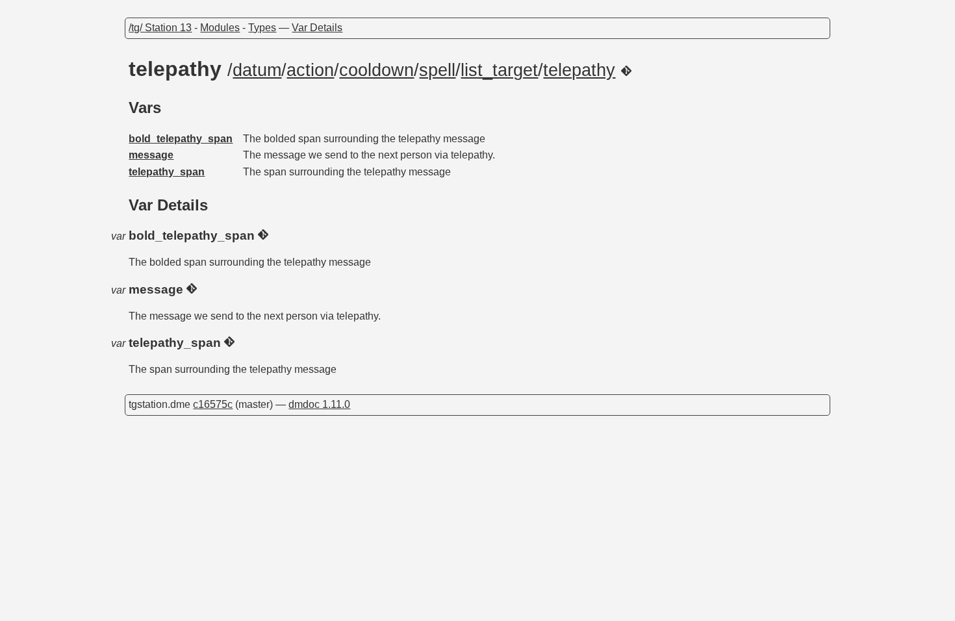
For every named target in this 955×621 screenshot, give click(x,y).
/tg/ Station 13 (160, 27)
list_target (499, 70)
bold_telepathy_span (181, 138)
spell (437, 70)
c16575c (213, 404)
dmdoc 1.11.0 (319, 404)
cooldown (376, 70)
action (310, 70)
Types (262, 27)
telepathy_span (167, 171)
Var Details (317, 27)
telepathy (579, 70)
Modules (220, 27)
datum (257, 70)
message (151, 154)
